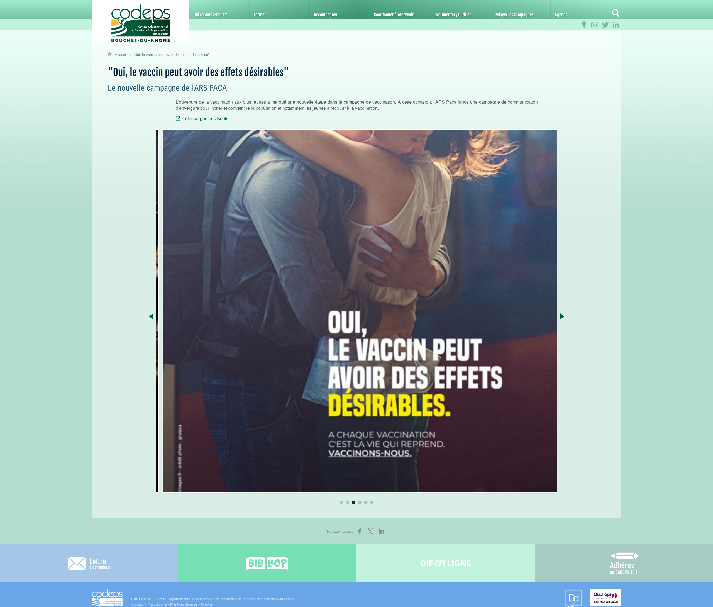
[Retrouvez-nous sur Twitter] (605, 25)
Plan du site (157, 604)
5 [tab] (366, 502)
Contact (137, 604)
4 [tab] (360, 502)
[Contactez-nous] (594, 25)
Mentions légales (183, 604)
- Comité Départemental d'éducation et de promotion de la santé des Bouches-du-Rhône (213, 598)
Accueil (121, 54)
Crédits (207, 604)
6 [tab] (372, 502)
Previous (151, 316)
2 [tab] (347, 502)
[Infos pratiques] (584, 25)
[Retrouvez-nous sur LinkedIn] (616, 25)
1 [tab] (341, 502)
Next (562, 316)
